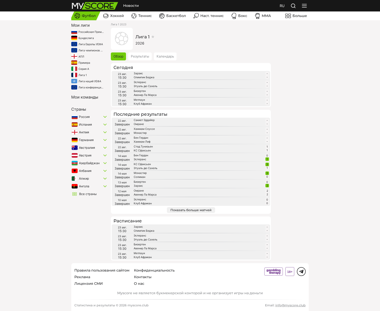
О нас (139, 283)
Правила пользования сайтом (102, 270)
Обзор (118, 56)
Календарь (165, 56)
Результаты (140, 56)
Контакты (143, 277)
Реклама (82, 277)
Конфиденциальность (154, 270)
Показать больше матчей (191, 210)
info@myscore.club (290, 305)
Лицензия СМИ (88, 283)
